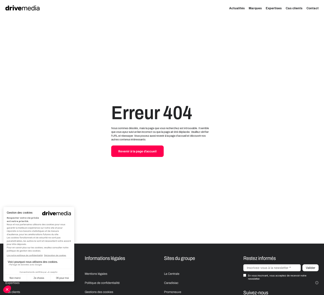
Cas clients (294, 8)
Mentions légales (96, 273)
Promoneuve (172, 292)
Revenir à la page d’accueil (137, 151)
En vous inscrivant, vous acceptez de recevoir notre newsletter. (277, 277)
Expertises (274, 8)
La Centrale (171, 273)
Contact (312, 8)
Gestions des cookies (99, 292)
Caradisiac (171, 283)
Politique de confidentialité (102, 283)
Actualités (237, 8)
